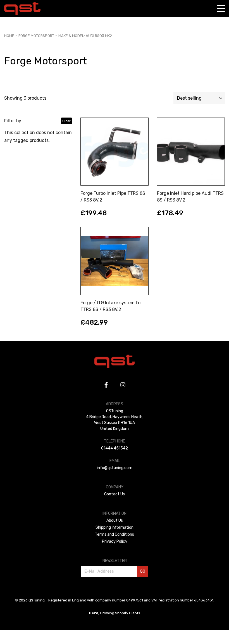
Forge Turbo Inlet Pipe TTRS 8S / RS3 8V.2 (112, 197)
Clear (66, 121)
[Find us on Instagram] (123, 385)
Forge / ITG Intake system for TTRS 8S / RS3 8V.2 (111, 306)
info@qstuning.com (114, 467)
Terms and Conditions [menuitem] (114, 534)
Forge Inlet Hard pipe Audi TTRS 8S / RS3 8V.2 (190, 197)
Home (9, 36)
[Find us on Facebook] (106, 385)
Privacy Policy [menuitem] (114, 541)
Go (142, 571)
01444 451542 (114, 448)
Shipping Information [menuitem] (114, 527)
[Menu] (221, 8)
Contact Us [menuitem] (114, 494)
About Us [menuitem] (114, 520)
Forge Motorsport (36, 36)
